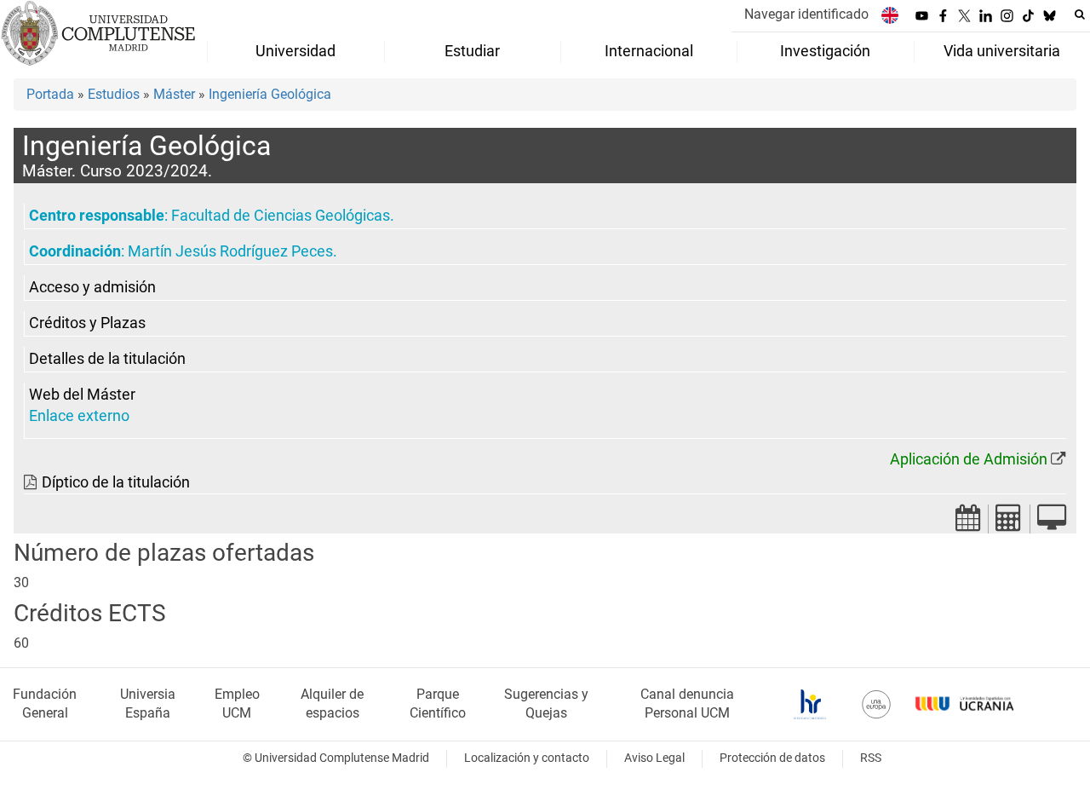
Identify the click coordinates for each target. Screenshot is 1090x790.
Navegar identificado (806, 14)
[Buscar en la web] (1080, 14)
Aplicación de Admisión (968, 459)
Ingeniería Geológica (270, 94)
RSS (870, 758)
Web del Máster (82, 394)
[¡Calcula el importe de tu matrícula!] (1009, 523)
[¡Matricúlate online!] (1051, 523)
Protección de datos (772, 758)
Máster (174, 94)
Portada (50, 94)
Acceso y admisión (92, 287)
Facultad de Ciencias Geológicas (280, 215)
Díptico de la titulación (116, 482)
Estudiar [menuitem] (472, 51)
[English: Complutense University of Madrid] (889, 15)
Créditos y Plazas (87, 323)
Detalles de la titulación (107, 358)
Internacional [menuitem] (649, 51)
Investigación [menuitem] (825, 51)
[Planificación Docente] (968, 523)
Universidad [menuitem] (295, 51)
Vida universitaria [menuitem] (1002, 51)
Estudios (114, 94)
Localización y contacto (526, 758)
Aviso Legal (654, 758)
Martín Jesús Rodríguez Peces (230, 251)
